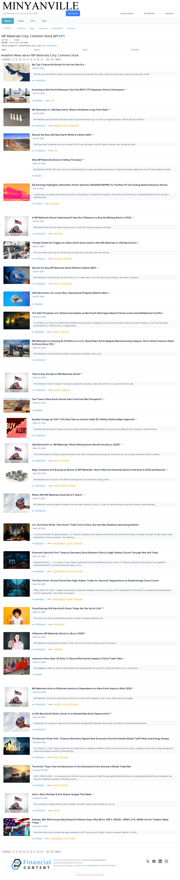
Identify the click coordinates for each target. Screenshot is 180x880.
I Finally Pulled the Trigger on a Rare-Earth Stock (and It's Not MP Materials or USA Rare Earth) (85, 242)
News (31, 28)
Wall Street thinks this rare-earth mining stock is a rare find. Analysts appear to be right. (73, 227)
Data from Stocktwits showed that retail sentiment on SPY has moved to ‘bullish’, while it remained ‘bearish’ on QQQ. (85, 832)
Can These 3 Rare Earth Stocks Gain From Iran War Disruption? (68, 399)
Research (135, 49)
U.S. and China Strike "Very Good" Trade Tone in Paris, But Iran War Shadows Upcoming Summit (85, 524)
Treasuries (71, 28)
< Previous (6, 59)
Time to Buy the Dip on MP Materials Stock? (57, 374)
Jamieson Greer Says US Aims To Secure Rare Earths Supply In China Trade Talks (78, 658)
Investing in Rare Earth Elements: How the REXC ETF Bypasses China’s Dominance (79, 89)
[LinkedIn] (160, 864)
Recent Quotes (126, 13)
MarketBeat (38, 100)
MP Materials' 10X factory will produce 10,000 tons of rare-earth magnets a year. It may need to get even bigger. (84, 698)
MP (61, 36)
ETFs (33, 21)
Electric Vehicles (67, 283)
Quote (37, 49)
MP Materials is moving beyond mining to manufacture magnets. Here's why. (68, 354)
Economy (66, 125)
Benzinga (38, 175)
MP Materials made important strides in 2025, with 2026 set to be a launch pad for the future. (75, 643)
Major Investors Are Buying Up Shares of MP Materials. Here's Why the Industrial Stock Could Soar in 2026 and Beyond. (100, 469)
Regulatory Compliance (68, 486)
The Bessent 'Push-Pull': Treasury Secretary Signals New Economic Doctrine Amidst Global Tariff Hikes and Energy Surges (100, 738)
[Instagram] (166, 864)
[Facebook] (154, 864)
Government (58, 259)
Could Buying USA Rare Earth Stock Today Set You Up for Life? (68, 608)
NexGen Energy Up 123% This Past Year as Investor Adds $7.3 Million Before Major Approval (84, 419)
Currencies (42, 28)
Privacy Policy (91, 865)
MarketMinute (39, 332)
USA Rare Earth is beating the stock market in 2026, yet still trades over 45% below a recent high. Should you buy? (85, 144)
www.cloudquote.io (98, 860)
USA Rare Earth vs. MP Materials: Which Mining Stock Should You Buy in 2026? (77, 444)
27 (52, 59)
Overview (21, 28)
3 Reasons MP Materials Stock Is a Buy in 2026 (59, 633)
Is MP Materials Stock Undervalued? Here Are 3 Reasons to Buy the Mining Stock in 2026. (83, 217)
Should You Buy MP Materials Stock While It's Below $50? (65, 267)
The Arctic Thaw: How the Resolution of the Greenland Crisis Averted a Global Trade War (81, 766)
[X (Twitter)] (147, 864)
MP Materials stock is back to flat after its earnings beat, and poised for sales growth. (72, 479)
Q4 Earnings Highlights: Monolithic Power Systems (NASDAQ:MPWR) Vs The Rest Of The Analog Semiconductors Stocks (100, 184)
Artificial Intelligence (59, 543)
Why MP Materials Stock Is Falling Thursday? (58, 159)
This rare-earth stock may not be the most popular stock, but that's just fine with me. (72, 252)
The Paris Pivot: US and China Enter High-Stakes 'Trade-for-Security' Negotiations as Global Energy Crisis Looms (95, 580)
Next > (58, 59)
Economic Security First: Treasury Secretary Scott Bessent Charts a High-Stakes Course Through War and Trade (95, 552)
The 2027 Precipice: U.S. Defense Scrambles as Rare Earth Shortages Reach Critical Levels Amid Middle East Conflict (97, 313)
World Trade (65, 460)
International (57, 28)
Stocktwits (38, 674)
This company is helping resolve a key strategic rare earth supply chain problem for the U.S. (75, 804)
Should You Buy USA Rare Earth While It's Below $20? (63, 134)
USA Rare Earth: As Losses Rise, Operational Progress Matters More (71, 292)
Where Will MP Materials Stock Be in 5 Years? (58, 494)
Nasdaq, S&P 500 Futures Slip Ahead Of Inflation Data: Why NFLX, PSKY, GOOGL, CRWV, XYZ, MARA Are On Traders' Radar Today (100, 821)
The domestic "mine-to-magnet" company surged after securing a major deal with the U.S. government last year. (84, 384)
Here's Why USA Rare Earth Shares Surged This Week (63, 794)
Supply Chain (74, 125)
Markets (7, 21)
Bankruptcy (57, 125)
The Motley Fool (40, 80)
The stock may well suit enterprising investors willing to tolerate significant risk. (69, 618)
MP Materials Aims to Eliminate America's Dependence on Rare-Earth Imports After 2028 (83, 688)
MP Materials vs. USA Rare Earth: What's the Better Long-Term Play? (71, 109)
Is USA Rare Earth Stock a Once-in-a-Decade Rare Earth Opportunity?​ (72, 713)
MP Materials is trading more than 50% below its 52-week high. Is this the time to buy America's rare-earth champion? (86, 277)
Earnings (56, 486)
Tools (44, 21)
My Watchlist (149, 13)
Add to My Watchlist (49, 46)
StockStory (38, 203)
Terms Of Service (108, 865)
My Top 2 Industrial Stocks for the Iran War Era (59, 64)
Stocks (21, 21)
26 (48, 59)
